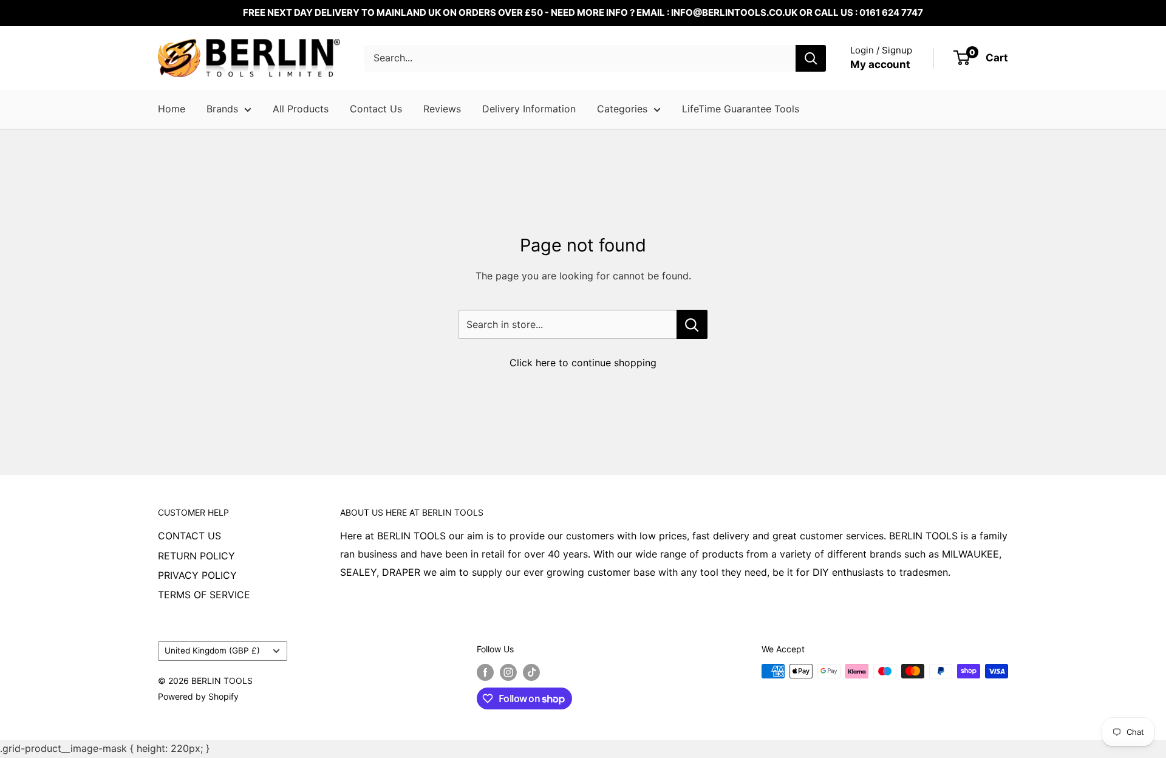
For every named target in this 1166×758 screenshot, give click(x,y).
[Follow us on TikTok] (531, 672)
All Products (301, 109)
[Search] (811, 58)
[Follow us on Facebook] (485, 672)
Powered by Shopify (198, 696)
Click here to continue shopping (583, 363)
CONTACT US (189, 536)
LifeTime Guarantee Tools (740, 109)
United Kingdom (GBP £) (212, 650)
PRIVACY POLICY (197, 575)
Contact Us (376, 109)
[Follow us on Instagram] (508, 672)
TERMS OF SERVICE (204, 595)
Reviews (442, 109)
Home (171, 109)
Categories (622, 109)
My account (880, 64)
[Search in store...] (692, 324)
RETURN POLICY (196, 556)
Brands (222, 109)
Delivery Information (529, 109)
